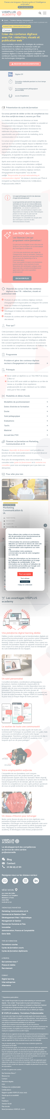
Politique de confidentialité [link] (25, 584)
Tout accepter (25, 574)
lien (33, 568)
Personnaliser (25, 581)
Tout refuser (25, 578)
